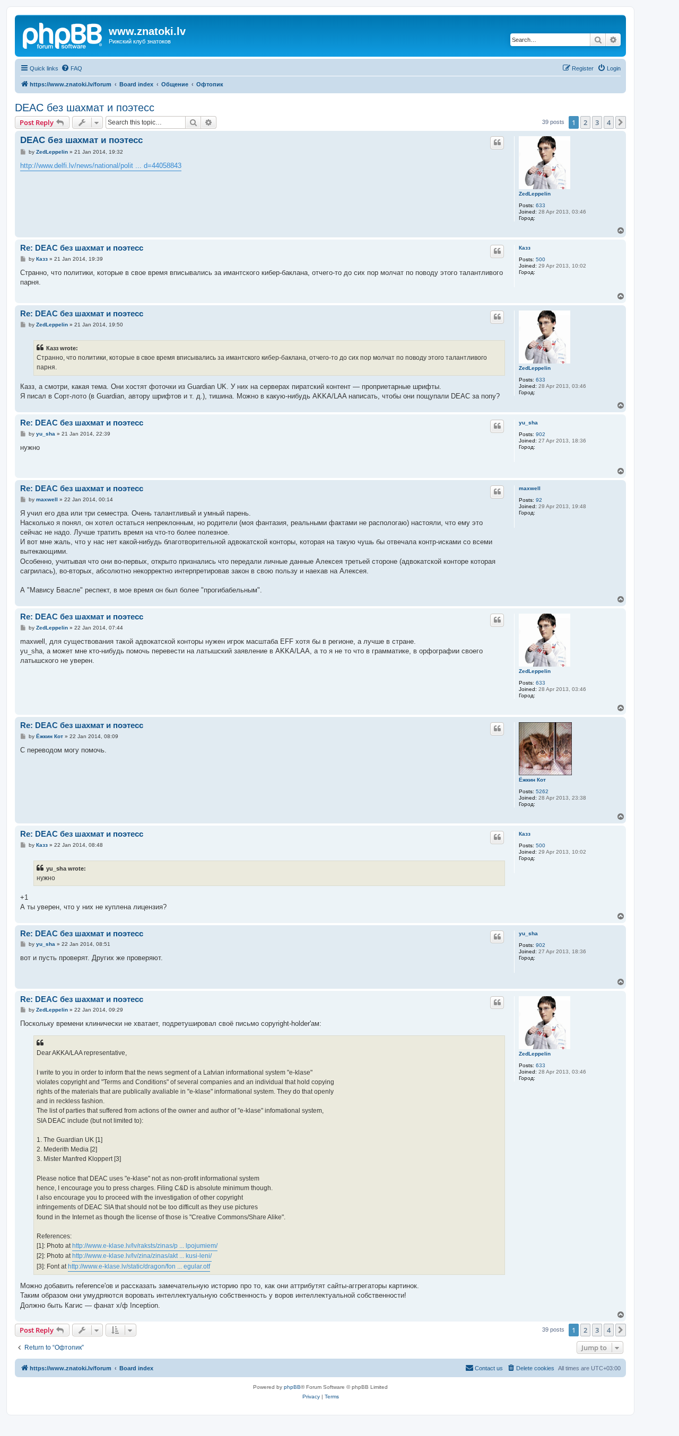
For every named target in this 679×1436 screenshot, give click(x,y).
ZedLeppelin (535, 194)
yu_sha (528, 423)
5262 (542, 791)
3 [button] (597, 122)
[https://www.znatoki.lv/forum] (63, 34)
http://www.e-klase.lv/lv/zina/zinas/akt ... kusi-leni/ (142, 1256)
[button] (620, 122)
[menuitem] (71, 68)
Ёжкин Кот (532, 780)
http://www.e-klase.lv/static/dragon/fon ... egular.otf (139, 1266)
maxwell (530, 488)
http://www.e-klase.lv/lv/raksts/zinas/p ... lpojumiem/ (144, 1245)
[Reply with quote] (497, 142)
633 (540, 205)
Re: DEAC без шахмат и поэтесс (81, 247)
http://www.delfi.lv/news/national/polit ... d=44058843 (100, 166)
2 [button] (585, 122)
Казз (524, 248)
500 (540, 259)
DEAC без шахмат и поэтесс (84, 107)
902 (540, 434)
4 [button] (609, 122)
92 (539, 500)
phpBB (292, 1387)
